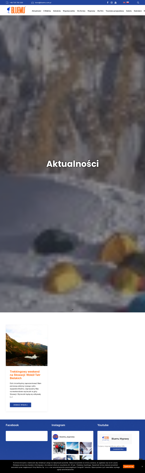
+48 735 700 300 (16, 2)
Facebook (12, 425)
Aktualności (36, 11)
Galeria (129, 11)
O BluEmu (47, 11)
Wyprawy (91, 11)
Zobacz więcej (20, 405)
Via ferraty (81, 11)
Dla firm (100, 11)
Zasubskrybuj (118, 449)
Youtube (103, 425)
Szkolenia (57, 11)
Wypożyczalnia (69, 11)
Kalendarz (138, 11)
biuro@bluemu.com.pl (43, 2)
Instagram (58, 425)
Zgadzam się (128, 466)
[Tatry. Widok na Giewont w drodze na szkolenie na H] (72, 448)
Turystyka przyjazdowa (115, 11)
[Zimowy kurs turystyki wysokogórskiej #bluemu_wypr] (86, 448)
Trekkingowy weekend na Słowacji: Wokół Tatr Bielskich (25, 375)
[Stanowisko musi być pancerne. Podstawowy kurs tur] (59, 448)
